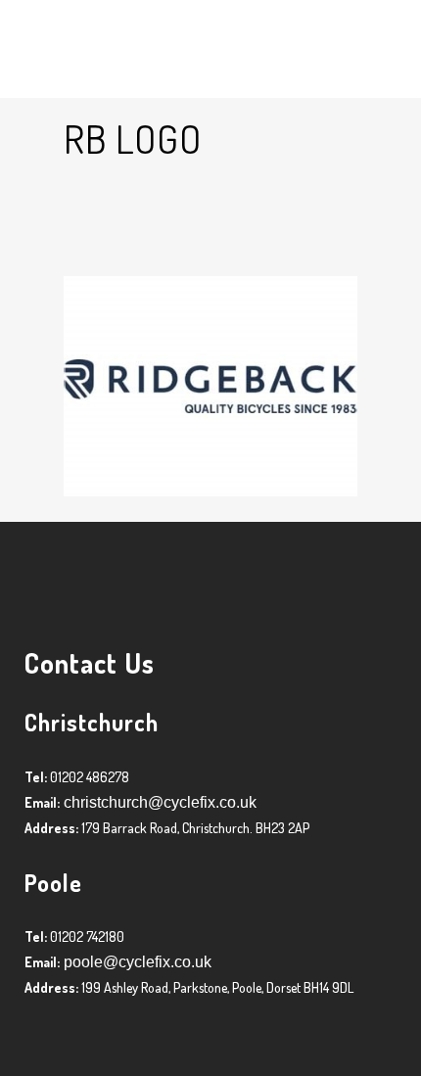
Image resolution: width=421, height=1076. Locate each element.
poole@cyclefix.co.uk (135, 962)
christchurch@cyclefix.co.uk (158, 802)
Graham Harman (227, 245)
